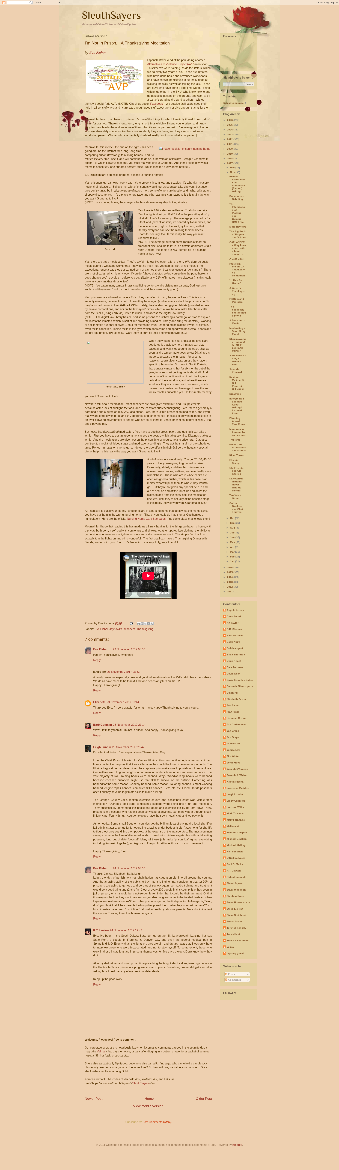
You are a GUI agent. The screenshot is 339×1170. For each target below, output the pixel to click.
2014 (230, 577)
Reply (97, 660)
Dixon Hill (232, 692)
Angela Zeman (235, 610)
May (233, 542)
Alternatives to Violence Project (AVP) (171, 64)
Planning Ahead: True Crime (237, 421)
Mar (232, 551)
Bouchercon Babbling (236, 198)
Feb (232, 556)
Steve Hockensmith (238, 902)
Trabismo (234, 439)
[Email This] (138, 623)
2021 (230, 144)
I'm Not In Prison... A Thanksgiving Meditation (237, 269)
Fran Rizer (233, 711)
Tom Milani (233, 934)
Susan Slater (234, 921)
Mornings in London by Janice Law (237, 432)
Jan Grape (233, 730)
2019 (230, 153)
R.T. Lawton (101, 930)
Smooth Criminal (235, 371)
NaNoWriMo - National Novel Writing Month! (237, 484)
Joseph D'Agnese (237, 769)
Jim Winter (233, 756)
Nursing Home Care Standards (146, 518)
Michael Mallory (236, 845)
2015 (230, 572)
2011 (230, 591)
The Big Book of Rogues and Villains (237, 234)
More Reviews (237, 226)
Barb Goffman (102, 724)
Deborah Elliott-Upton (240, 686)
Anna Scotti (234, 616)
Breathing (235, 393)
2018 (230, 158)
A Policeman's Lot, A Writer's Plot (237, 360)
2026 (230, 120)
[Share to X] (145, 623)
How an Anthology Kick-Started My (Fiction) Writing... (237, 184)
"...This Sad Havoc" (236, 282)
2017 (230, 163)
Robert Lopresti (236, 877)
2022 (230, 139)
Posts (231, 974)
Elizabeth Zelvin (236, 699)
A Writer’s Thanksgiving (237, 291)
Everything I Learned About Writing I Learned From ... (236, 406)
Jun (232, 537)
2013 (230, 582)
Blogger (237, 1144)
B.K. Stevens (234, 629)
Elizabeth (99, 702)
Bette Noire (233, 641)
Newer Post (93, 1098)
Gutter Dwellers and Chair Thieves (236, 507)
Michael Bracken (237, 838)
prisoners (129, 629)
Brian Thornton (236, 654)
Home (149, 1098)
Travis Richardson (238, 940)
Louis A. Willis (235, 807)
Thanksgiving (144, 629)
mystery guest (235, 953)
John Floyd (233, 762)
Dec (232, 167)
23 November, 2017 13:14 (123, 702)
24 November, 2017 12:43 (126, 930)
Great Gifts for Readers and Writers (237, 447)
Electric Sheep (234, 461)
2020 (230, 148)
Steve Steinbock (236, 915)
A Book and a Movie (237, 322)
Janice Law (233, 743)
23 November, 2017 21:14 (129, 724)
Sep (232, 522)
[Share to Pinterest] (152, 623)
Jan (232, 561)
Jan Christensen (236, 724)
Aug (233, 527)
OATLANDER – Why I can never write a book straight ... (237, 248)
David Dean (233, 673)
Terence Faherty (236, 927)
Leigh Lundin (102, 747)
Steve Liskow (235, 908)
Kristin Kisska (235, 781)
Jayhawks (115, 629)
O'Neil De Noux (236, 857)
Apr (232, 547)
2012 (230, 586)
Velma (101, 1051)
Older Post (204, 1098)
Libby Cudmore (236, 800)
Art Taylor (232, 622)
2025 (230, 124)
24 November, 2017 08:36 (129, 868)
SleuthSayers (111, 15)
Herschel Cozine (236, 718)
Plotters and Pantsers (236, 300)
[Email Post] (131, 623)
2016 (230, 567)
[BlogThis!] (142, 623)
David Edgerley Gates (240, 680)
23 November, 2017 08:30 (129, 649)
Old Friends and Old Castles (236, 471)
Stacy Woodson (236, 889)
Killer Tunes (236, 455)
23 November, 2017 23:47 (128, 747)
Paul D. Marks (235, 864)
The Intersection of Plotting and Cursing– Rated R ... (237, 213)
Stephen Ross (235, 896)
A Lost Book (236, 258)
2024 (230, 129)
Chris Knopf (234, 660)
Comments (234, 979)
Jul (232, 532)
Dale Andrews (235, 667)
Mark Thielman (235, 813)
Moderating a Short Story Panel (237, 331)
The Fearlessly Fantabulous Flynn (237, 311)
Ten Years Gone (235, 497)
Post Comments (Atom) (156, 1122)
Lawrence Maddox (238, 788)
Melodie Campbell (237, 832)
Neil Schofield (235, 851)
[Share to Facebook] (148, 623)
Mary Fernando (236, 819)
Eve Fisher (101, 629)
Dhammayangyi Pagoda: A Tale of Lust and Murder (237, 345)
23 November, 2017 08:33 (123, 671)
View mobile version (148, 1106)
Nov (233, 172)
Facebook (156, 103)
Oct (232, 518)
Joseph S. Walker (237, 775)
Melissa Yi (233, 826)
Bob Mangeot (235, 648)
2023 (230, 134)
